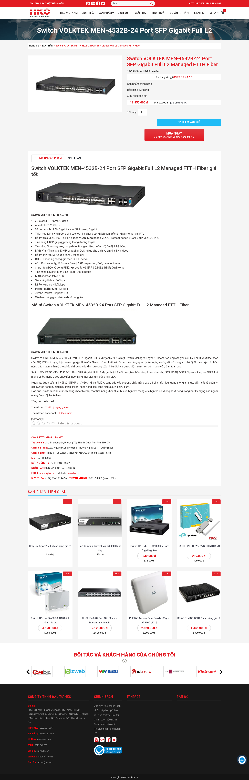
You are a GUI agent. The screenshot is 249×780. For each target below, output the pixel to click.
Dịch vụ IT (124, 12)
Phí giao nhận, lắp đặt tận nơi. (107, 730)
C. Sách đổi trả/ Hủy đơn (107, 715)
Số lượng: (132, 112)
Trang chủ (34, 45)
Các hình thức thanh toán (107, 706)
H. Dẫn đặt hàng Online (106, 710)
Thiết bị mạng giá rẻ (56, 407)
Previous (27, 671)
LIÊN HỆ (199, 12)
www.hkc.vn (73, 473)
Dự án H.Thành (180, 12)
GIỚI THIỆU (88, 12)
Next (221, 671)
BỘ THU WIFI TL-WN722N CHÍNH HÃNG (199, 546)
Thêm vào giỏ (190, 122)
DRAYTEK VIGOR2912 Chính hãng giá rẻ (198, 618)
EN (215, 13)
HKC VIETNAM (69, 12)
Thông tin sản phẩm (48, 158)
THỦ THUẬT (158, 12)
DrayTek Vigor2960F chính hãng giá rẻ (50, 546)
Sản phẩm (105, 12)
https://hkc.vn (45, 756)
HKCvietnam (65, 413)
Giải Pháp (141, 12)
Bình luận (74, 158)
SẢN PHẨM (47, 45)
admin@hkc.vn (47, 473)
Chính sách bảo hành (105, 719)
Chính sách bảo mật (105, 724)
